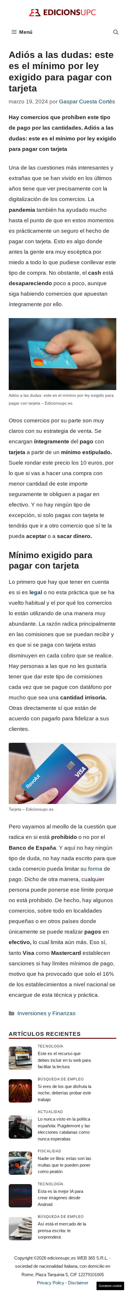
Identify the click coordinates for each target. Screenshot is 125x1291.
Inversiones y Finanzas (46, 1013)
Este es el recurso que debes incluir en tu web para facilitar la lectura (64, 1060)
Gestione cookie (110, 1286)
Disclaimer (78, 1282)
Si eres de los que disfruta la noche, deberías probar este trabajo (64, 1093)
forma (95, 869)
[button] (115, 32)
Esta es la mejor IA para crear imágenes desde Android (60, 1198)
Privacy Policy (50, 1282)
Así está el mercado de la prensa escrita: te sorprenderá (62, 1230)
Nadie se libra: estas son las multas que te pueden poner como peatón (64, 1165)
